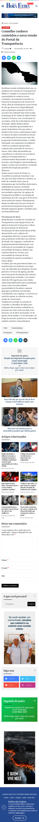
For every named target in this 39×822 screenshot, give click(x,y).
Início (6, 23)
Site (3, 576)
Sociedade (14, 23)
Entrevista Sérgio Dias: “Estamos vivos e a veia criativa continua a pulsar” (10, 487)
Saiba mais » (20, 813)
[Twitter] (9, 58)
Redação (7, 48)
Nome (5, 560)
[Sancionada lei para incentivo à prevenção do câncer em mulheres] (10, 500)
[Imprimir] (25, 340)
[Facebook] (4, 58)
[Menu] (3, 6)
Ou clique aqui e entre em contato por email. (20, 369)
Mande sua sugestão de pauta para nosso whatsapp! (19, 361)
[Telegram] (19, 58)
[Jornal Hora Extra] (19, 6)
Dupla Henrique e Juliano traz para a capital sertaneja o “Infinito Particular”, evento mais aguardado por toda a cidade (10, 460)
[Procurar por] (36, 6)
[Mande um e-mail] (10, 48)
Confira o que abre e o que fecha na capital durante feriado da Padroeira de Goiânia (28, 487)
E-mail (5, 568)
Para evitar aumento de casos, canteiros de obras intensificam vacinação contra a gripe (28, 511)
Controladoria (17, 328)
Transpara (8, 333)
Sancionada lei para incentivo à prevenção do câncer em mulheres (10, 510)
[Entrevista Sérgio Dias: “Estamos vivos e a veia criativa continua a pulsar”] (10, 477)
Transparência (22, 333)
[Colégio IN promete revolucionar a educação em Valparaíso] (29, 447)
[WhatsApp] (14, 58)
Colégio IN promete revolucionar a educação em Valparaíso (27, 457)
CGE (5, 328)
